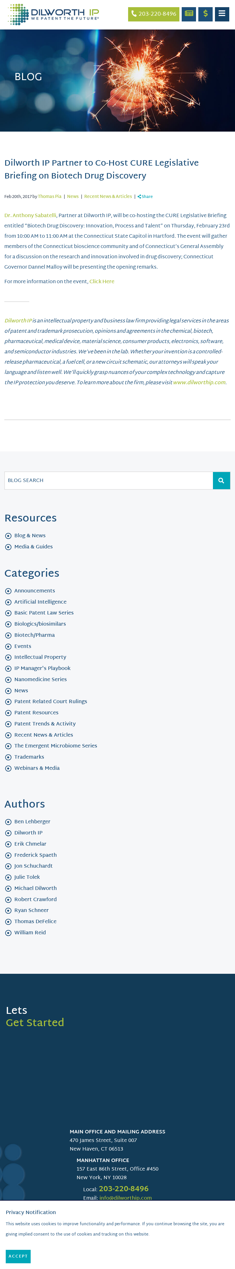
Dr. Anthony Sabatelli (30, 216)
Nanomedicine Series (40, 680)
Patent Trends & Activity (45, 724)
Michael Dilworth (35, 888)
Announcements (34, 591)
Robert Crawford (35, 900)
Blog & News (30, 536)
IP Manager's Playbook (42, 668)
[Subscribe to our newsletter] (189, 14)
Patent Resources (36, 713)
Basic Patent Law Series (44, 613)
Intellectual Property (40, 657)
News (73, 197)
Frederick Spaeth (35, 855)
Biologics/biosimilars (40, 624)
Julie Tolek (27, 877)
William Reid (30, 933)
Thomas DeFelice (35, 922)
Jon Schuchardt (33, 866)
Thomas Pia (50, 197)
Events (22, 646)
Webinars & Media (37, 768)
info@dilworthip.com (125, 1198)
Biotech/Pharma (34, 635)
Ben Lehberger (32, 822)
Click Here (101, 282)
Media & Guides (33, 547)
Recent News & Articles (108, 197)
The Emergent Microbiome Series (55, 746)
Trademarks (29, 757)
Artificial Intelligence (40, 602)
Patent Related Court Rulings (50, 702)
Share (147, 197)
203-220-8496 (124, 1189)
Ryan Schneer (31, 910)
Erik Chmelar (30, 844)
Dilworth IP (28, 833)
